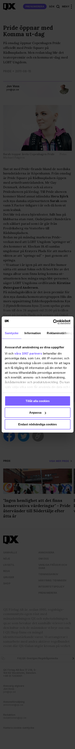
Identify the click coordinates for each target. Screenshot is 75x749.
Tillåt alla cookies (38, 400)
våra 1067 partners (28, 353)
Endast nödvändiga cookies (37, 424)
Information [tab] (32, 333)
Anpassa (35, 412)
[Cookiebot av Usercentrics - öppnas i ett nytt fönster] (53, 322)
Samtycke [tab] (11, 333)
